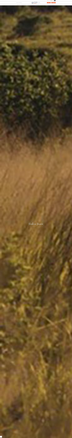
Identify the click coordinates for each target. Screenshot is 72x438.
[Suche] (55, 0)
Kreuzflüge (33, 4)
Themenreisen (43, 4)
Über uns (48, 4)
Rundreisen (18, 4)
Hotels (29, 4)
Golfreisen (38, 4)
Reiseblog (53, 4)
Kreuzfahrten (24, 4)
